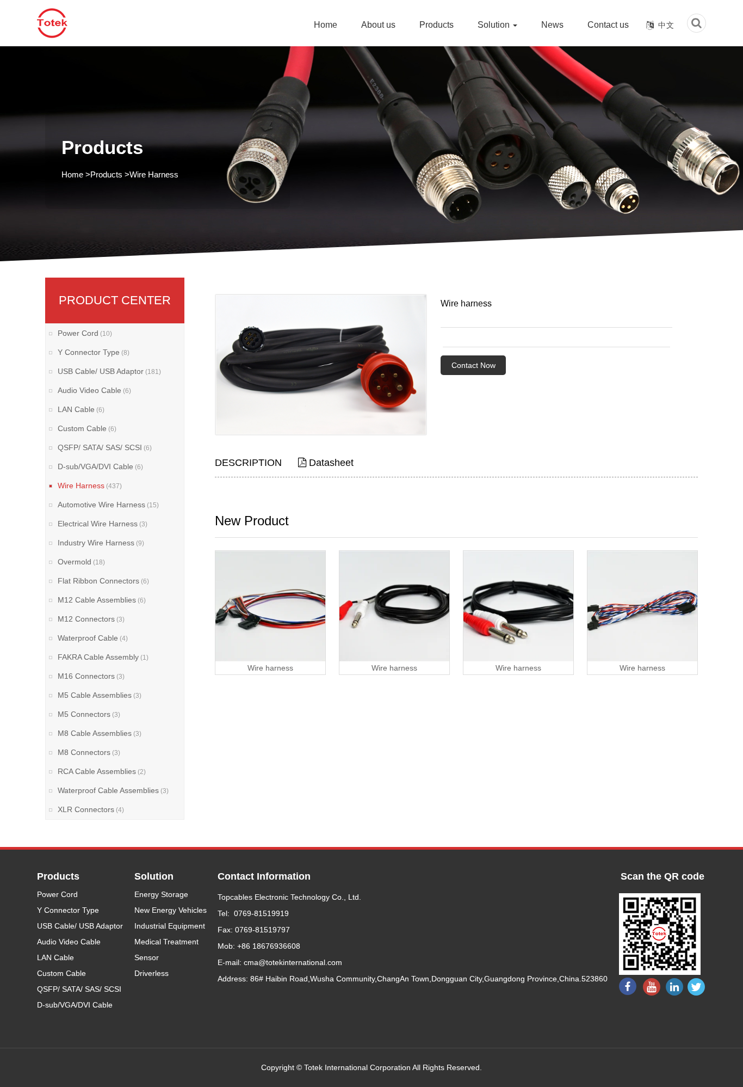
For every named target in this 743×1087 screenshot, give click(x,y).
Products (436, 24)
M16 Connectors (91, 676)
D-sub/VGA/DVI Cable (100, 466)
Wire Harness (153, 174)
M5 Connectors (89, 714)
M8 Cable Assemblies (99, 733)
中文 (666, 25)
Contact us (608, 24)
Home (325, 24)
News (552, 24)
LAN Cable (81, 409)
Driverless (151, 973)
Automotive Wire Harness (108, 504)
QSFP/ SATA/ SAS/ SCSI (105, 447)
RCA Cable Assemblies (102, 771)
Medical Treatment (166, 941)
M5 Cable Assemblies (99, 695)
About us (378, 24)
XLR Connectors (91, 809)
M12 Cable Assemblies (102, 599)
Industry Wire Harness (101, 542)
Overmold (81, 561)
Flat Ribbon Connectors (103, 580)
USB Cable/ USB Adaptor (109, 371)
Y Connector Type (93, 352)
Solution (495, 24)
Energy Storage (161, 894)
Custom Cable (87, 428)
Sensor (146, 957)
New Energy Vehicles (170, 910)
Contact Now (473, 365)
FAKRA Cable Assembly (103, 657)
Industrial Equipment (169, 926)
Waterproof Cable (93, 638)
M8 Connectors (89, 752)
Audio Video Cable (94, 390)
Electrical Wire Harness (102, 523)
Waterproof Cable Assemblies (113, 790)
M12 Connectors (91, 619)
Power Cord (85, 333)
